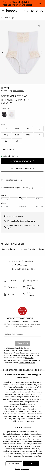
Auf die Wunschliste (21, 167)
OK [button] (31, 463)
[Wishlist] (37, 11)
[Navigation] (3, 11)
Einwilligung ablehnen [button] (22, 469)
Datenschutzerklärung (27, 361)
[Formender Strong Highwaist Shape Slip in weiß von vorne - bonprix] (22, 51)
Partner (17, 382)
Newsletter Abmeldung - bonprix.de (18, 357)
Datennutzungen (33, 384)
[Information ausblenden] (40, 4)
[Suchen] (24, 11)
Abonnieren (22, 341)
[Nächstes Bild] (42, 52)
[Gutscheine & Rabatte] (33, 11)
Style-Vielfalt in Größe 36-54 (24, 267)
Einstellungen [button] (14, 463)
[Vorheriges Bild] (3, 52)
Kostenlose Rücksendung (22, 259)
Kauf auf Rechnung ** (20, 263)
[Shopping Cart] (41, 11)
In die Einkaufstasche (20, 159)
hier (36, 411)
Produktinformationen (11, 178)
